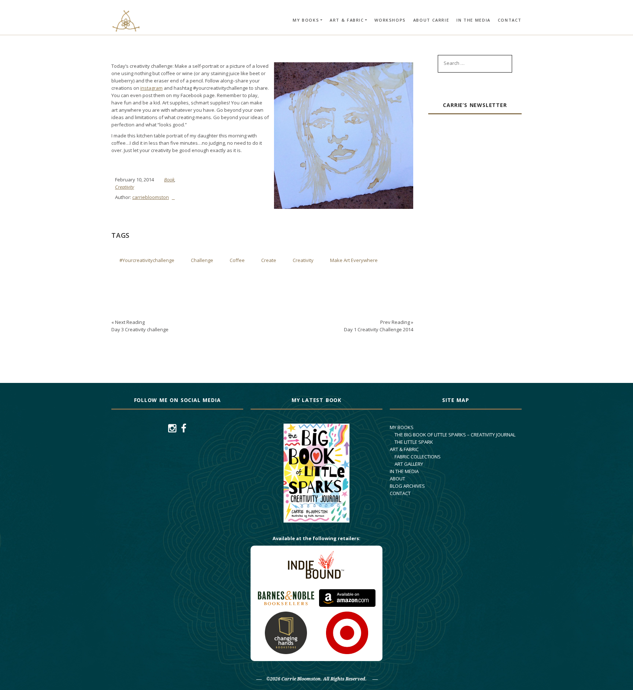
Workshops (390, 20)
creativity (303, 260)
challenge (202, 260)
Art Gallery (409, 464)
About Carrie (431, 20)
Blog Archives (407, 486)
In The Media (473, 20)
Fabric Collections (418, 456)
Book (169, 179)
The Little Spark (414, 442)
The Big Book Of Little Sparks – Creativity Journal (455, 434)
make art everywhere (354, 260)
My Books (306, 20)
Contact (510, 20)
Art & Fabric (347, 20)
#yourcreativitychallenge (146, 260)
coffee (237, 260)
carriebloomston (150, 197)
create (268, 260)
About (397, 478)
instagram (151, 88)
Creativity (124, 187)
